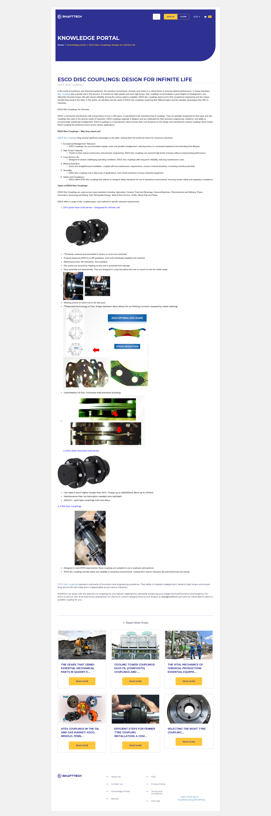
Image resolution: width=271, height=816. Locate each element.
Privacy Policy (158, 784)
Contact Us (117, 784)
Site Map (155, 801)
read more (82, 681)
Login (183, 17)
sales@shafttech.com (172, 596)
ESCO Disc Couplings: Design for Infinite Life (112, 45)
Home (61, 45)
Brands (114, 798)
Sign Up (170, 17)
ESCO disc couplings (67, 138)
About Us (116, 776)
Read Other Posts (137, 622)
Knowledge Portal (120, 791)
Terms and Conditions (156, 792)
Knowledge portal (76, 45)
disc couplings (64, 94)
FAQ (153, 776)
